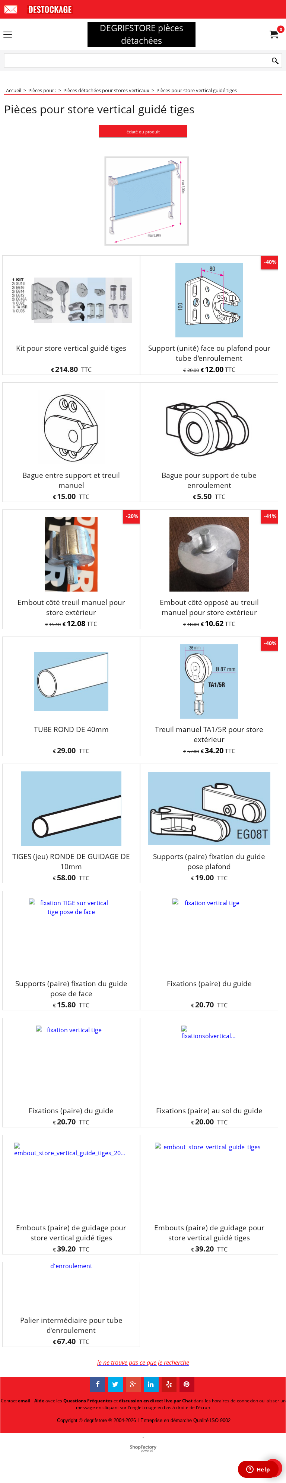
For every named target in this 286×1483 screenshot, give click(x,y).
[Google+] (133, 1419)
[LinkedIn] (151, 1419)
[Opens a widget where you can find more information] (258, 1470)
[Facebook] (97, 1419)
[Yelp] (169, 1419)
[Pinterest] (186, 1419)
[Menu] (7, 35)
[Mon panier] (273, 34)
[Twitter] (115, 1419)
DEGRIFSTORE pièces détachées (141, 34)
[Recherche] (275, 61)
